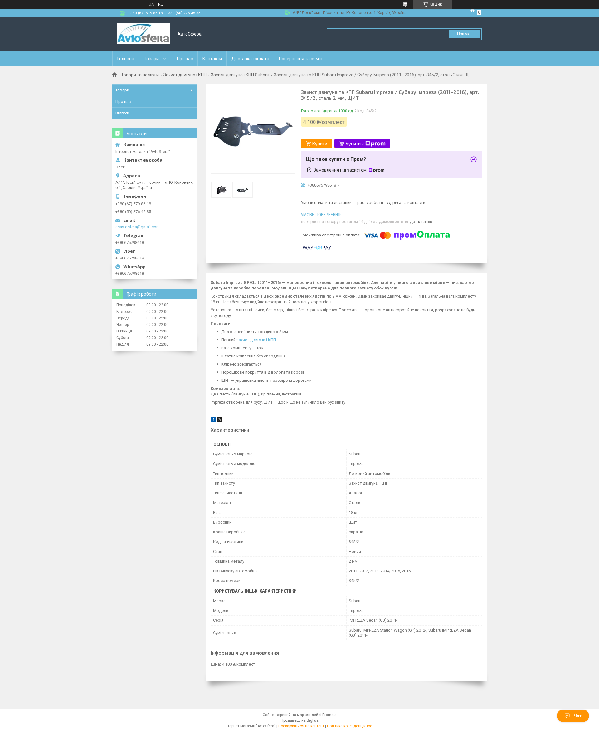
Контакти (212, 58)
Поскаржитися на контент (301, 726)
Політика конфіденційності (351, 726)
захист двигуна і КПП (256, 339)
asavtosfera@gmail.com (137, 227)
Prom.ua (329, 715)
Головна (125, 58)
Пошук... (465, 34)
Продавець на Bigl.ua (300, 720)
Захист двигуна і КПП (185, 74)
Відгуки (122, 113)
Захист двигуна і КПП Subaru (240, 74)
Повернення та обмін (300, 58)
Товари (151, 58)
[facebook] (213, 420)
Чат (578, 715)
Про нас (185, 58)
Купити (319, 143)
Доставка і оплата (250, 58)
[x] (219, 420)
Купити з (355, 143)
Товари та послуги (140, 74)
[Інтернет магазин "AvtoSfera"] (143, 34)
